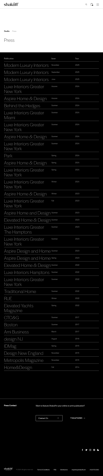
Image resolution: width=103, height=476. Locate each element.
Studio (7, 31)
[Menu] (97, 4)
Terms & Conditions (43, 469)
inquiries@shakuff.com (79, 469)
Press (14, 31)
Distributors (64, 469)
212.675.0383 (94, 469)
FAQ (55, 469)
